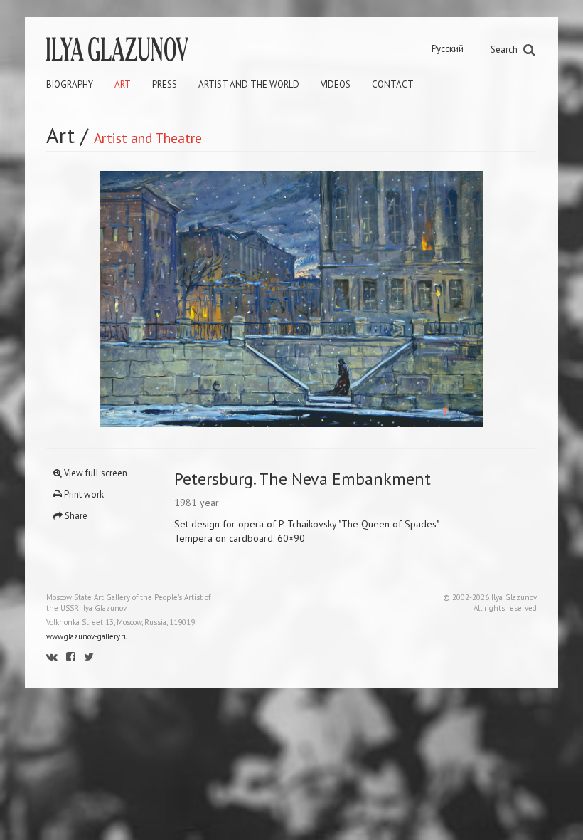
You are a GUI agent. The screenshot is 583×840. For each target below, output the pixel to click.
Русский (448, 49)
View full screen (94, 473)
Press (164, 84)
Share (75, 516)
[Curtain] (169, 299)
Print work (83, 494)
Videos (336, 84)
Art (122, 84)
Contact (393, 84)
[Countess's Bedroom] (414, 299)
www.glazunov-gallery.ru (87, 636)
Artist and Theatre (148, 138)
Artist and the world (248, 84)
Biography (69, 84)
